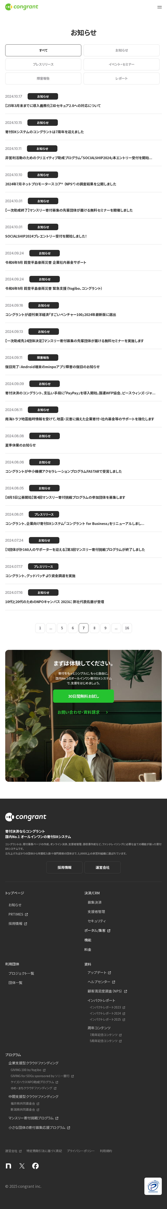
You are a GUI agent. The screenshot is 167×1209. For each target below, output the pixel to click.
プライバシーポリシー (81, 1151)
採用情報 (65, 867)
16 (127, 627)
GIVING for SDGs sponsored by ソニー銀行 (40, 1076)
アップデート (97, 972)
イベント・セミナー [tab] (122, 64)
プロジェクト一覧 (21, 973)
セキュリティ (97, 920)
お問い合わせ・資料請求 (78, 712)
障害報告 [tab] (43, 78)
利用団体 (12, 963)
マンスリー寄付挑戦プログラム (31, 1117)
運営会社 (103, 867)
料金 (87, 949)
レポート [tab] (121, 78)
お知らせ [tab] (121, 50)
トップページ (14, 892)
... (51, 627)
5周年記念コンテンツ (103, 1041)
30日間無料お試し (83, 696)
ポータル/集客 (95, 930)
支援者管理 (96, 911)
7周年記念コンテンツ (103, 1035)
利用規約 (106, 1151)
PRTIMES (15, 914)
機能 (87, 939)
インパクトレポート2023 (105, 1007)
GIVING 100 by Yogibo (26, 1070)
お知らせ (15, 904)
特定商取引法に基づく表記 (44, 1151)
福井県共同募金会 (23, 1103)
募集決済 (95, 902)
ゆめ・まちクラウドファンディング (31, 1088)
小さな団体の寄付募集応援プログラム (36, 1127)
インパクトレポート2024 (105, 1013)
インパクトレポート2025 (105, 1019)
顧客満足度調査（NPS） (105, 991)
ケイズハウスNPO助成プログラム (32, 1082)
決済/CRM (92, 892)
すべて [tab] (43, 50)
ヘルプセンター (99, 981)
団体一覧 (15, 982)
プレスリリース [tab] (43, 64)
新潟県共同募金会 (23, 1109)
